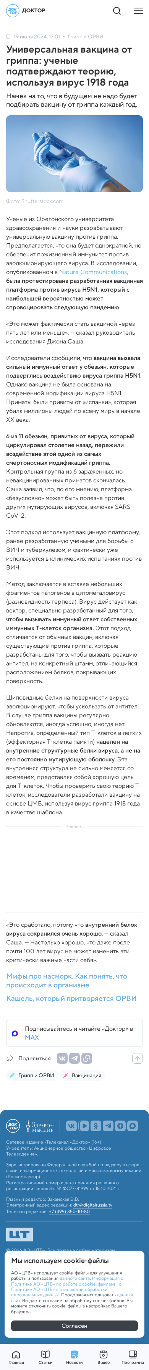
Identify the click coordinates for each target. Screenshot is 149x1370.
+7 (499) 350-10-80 (69, 1211)
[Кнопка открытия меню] (138, 10)
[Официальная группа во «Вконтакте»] (71, 1126)
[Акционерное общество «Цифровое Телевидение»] (74, 1234)
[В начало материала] (137, 1058)
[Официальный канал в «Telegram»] (108, 1126)
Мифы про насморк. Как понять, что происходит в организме (66, 981)
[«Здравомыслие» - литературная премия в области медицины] (39, 1126)
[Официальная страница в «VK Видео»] (83, 1126)
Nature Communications (93, 271)
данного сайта (75, 1278)
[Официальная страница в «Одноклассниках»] (96, 1126)
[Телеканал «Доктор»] (26, 10)
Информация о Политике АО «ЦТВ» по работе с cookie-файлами (67, 1281)
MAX (32, 1037)
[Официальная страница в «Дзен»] (120, 1126)
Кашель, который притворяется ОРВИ (71, 998)
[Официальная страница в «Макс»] (132, 1126)
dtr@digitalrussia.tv (92, 1205)
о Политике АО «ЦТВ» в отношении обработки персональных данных (66, 1289)
